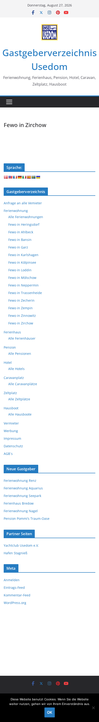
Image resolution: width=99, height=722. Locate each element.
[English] (10, 177)
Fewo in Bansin (20, 239)
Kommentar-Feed (17, 595)
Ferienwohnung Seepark (22, 496)
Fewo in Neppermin (23, 285)
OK (49, 712)
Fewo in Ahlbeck (20, 232)
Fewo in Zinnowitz (22, 315)
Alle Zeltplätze (19, 399)
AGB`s (8, 453)
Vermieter (11, 423)
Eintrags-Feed (14, 587)
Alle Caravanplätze (22, 384)
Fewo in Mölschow (22, 277)
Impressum (12, 438)
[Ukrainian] (38, 177)
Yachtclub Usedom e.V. (21, 545)
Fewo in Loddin (20, 270)
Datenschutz (13, 446)
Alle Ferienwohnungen (25, 217)
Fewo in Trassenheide (25, 293)
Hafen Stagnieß (15, 553)
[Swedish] (33, 177)
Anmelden (12, 580)
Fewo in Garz (18, 247)
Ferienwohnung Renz (20, 480)
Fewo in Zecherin (21, 300)
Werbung (11, 431)
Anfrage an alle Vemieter (23, 203)
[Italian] (24, 177)
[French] (15, 177)
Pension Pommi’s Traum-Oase (27, 518)
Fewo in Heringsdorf (23, 224)
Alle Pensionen (19, 353)
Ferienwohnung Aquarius (23, 488)
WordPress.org (15, 603)
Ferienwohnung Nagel (21, 511)
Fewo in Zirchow (20, 323)
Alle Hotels (16, 369)
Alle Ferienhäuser (21, 338)
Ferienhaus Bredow (19, 503)
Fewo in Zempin (20, 308)
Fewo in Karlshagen (23, 255)
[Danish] (6, 177)
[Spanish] (29, 177)
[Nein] (93, 707)
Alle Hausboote (20, 414)
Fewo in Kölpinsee (22, 262)
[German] (19, 177)
